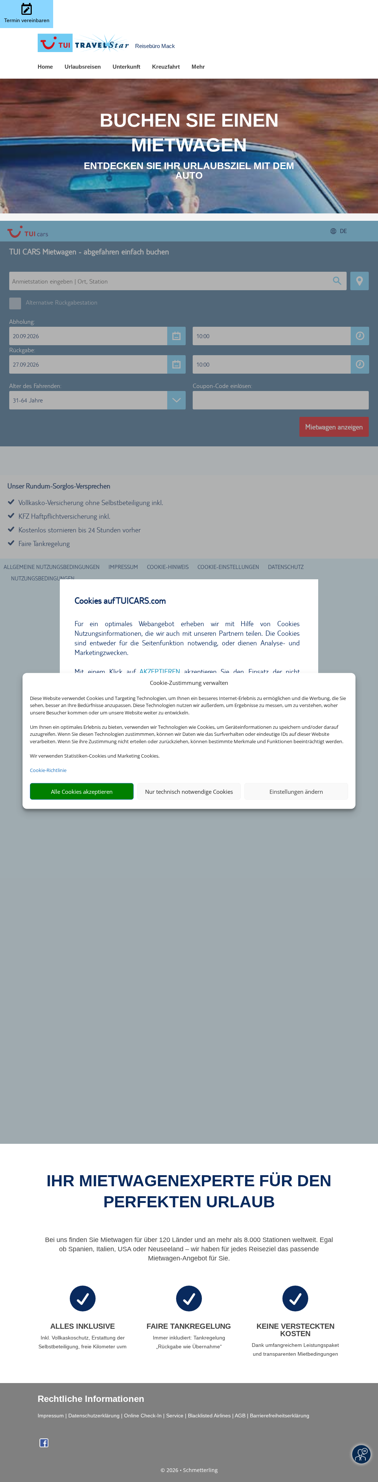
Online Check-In (143, 1415)
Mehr (198, 67)
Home (45, 67)
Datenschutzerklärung (94, 1415)
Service (174, 1415)
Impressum (51, 1415)
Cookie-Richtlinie (48, 770)
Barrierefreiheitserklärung (279, 1415)
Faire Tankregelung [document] (189, 1326)
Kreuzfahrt (166, 67)
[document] (189, 170)
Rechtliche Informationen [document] (91, 1398)
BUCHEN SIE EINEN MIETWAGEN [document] (189, 132)
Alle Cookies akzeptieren (82, 791)
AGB (240, 1415)
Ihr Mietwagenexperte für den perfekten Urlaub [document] (189, 1191)
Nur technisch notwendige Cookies (189, 791)
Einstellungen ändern (296, 791)
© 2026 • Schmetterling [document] (189, 1470)
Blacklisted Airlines (209, 1415)
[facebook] (44, 1445)
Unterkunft (126, 67)
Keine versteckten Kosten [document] (295, 1330)
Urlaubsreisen (83, 67)
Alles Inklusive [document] (82, 1326)
